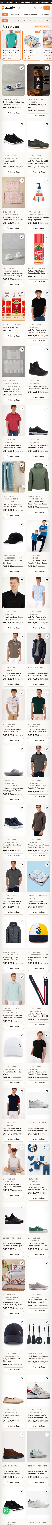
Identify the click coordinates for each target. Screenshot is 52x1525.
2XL (39, 20)
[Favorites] (40, 8)
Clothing (45, 15)
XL (31, 20)
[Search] (18, 8)
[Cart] (46, 8)
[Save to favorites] (21, 68)
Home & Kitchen (30, 15)
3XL (47, 20)
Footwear (15, 15)
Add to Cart (14, 113)
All (5, 15)
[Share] (35, 8)
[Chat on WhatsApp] (6, 1510)
